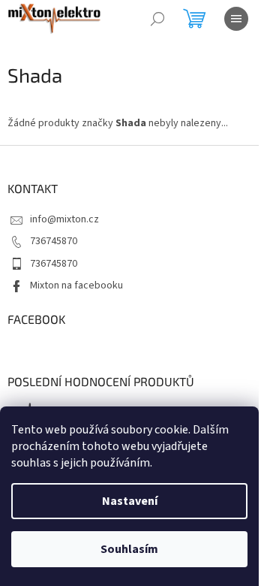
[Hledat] (157, 19)
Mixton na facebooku (76, 285)
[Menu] (236, 19)
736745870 (53, 241)
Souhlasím (129, 549)
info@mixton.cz (64, 219)
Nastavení (130, 501)
